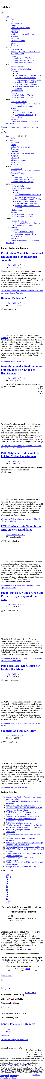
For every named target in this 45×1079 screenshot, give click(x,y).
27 (7, 899)
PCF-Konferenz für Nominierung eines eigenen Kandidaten (21, 528)
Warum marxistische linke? (21, 69)
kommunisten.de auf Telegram (22, 62)
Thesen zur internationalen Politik (28, 80)
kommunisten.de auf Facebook (22, 60)
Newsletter (10, 123)
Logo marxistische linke (24, 112)
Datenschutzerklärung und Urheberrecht (26, 121)
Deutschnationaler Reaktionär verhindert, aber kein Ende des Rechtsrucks (22, 370)
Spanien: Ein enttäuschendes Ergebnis (20, 806)
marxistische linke (17, 67)
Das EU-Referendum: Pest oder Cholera (21, 812)
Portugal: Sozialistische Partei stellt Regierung (23, 866)
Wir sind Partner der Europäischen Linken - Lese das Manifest (28, 76)
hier (28, 969)
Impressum (15, 119)
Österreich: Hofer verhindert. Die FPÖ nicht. (23, 816)
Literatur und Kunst (18, 41)
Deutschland (15, 30)
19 (7, 881)
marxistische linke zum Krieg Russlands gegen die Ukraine (26, 83)
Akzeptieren (4, 1076)
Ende (8, 903)
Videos (13, 56)
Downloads (15, 110)
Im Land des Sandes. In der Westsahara (25, 52)
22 (7, 888)
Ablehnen (13, 1076)
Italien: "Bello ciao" (13, 297)
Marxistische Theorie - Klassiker (27, 104)
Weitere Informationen (8, 1078)
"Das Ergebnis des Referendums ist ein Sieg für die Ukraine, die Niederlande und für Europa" (24, 826)
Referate (14, 108)
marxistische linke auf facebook (22, 97)
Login (8, 1029)
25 (7, 894)
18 (7, 879)
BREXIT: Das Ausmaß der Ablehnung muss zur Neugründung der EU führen (24, 809)
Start (7, 17)
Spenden (14, 93)
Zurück (8, 877)
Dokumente (15, 71)
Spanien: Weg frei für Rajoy (18, 730)
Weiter (8, 901)
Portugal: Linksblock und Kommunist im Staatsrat (25, 847)
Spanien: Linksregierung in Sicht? (18, 814)
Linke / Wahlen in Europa (20, 28)
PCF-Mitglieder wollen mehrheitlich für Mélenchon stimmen (21, 454)
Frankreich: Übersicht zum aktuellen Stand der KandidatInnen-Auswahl (22, 257)
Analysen (14, 36)
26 (7, 896)
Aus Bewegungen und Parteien (22, 34)
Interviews (14, 43)
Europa (13, 25)
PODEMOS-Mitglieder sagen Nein (19, 823)
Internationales (16, 23)
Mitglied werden (17, 91)
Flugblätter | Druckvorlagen (25, 115)
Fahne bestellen (16, 117)
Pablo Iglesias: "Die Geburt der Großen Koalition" (20, 667)
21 (7, 886)
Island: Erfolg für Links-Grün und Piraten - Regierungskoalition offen (22, 596)
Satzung (18, 73)
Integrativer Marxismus (24, 106)
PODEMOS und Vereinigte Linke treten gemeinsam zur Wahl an (21, 820)
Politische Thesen (17, 54)
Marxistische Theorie (19, 102)
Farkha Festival (16, 49)
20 (7, 883)
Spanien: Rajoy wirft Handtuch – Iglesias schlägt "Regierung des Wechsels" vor (24, 844)
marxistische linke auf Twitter (22, 95)
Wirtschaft (14, 32)
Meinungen (15, 38)
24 (7, 892)
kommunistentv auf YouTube (21, 58)
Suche (13, 19)
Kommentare (15, 45)
